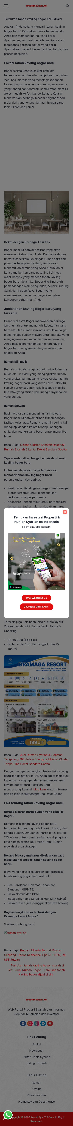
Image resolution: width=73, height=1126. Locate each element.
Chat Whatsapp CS (36, 597)
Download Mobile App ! (36, 606)
